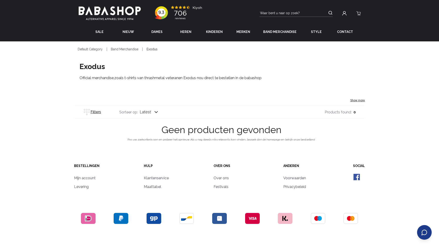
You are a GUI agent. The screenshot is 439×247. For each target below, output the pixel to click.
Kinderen (214, 32)
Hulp (148, 166)
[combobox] (153, 112)
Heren (185, 32)
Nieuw (128, 32)
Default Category (90, 49)
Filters (96, 112)
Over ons (222, 166)
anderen (291, 166)
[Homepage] (110, 13)
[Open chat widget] (424, 232)
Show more (357, 100)
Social (359, 166)
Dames (157, 32)
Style (316, 32)
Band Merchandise (280, 32)
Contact (345, 32)
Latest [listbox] (145, 112)
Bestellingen (86, 166)
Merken (243, 32)
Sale (99, 32)
